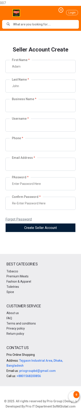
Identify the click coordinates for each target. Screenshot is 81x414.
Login (72, 12)
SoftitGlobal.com (63, 406)
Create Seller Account (40, 228)
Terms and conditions (21, 323)
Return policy (15, 333)
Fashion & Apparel (18, 281)
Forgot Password (18, 219)
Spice (10, 292)
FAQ (9, 318)
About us (12, 313)
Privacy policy (15, 328)
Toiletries (12, 286)
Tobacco (12, 271)
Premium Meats (17, 276)
